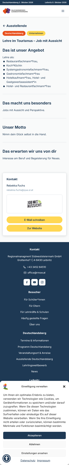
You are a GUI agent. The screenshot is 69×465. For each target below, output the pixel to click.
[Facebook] (27, 282)
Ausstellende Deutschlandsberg (34, 359)
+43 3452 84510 (36, 267)
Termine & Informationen (34, 340)
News (34, 371)
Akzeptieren (35, 435)
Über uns (34, 324)
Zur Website (34, 228)
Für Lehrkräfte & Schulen (34, 311)
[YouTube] (34, 282)
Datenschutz (28, 460)
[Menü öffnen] (62, 11)
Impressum (43, 460)
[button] (64, 386)
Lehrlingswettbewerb (34, 365)
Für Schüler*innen (34, 299)
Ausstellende (16, 26)
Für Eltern (34, 305)
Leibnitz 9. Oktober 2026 (55, 2)
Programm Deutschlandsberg (34, 346)
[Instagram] (42, 282)
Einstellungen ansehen (35, 453)
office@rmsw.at (36, 272)
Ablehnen (34, 444)
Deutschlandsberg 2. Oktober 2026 (18, 2)
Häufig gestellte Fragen (34, 318)
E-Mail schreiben (34, 219)
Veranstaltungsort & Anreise (35, 352)
